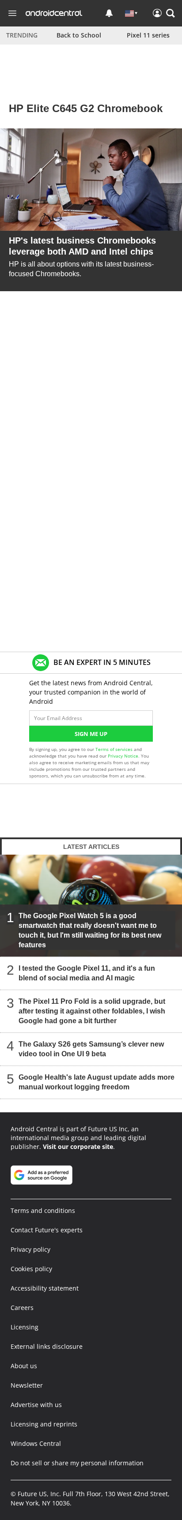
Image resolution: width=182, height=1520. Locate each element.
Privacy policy (30, 1249)
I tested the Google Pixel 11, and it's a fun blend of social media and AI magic (87, 973)
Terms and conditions (43, 1210)
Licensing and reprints (44, 1424)
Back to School (79, 35)
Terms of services (114, 749)
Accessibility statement (45, 1288)
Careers (22, 1307)
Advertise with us (36, 1404)
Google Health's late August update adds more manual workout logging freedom (96, 1082)
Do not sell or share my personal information (77, 1463)
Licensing (24, 1327)
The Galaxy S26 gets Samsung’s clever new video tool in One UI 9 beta (91, 1049)
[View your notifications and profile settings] (109, 13)
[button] (170, 13)
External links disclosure (47, 1346)
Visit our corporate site (78, 1146)
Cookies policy (31, 1269)
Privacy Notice (123, 756)
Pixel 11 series (148, 35)
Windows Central (36, 1443)
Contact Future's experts (47, 1230)
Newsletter (27, 1385)
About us (24, 1366)
